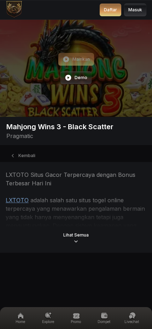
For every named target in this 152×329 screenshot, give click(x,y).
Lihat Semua (76, 235)
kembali (26, 155)
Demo (81, 77)
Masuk (135, 9)
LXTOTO (17, 200)
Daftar (110, 9)
